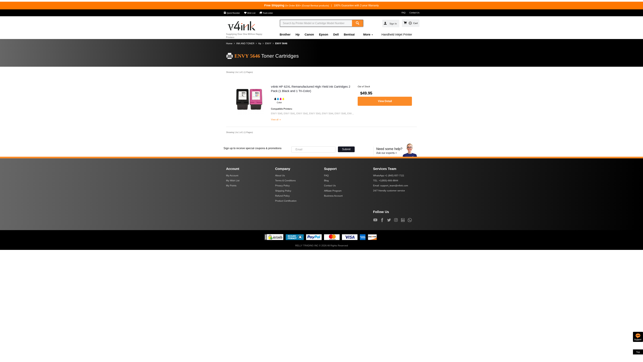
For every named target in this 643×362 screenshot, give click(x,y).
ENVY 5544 (327, 113)
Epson (323, 34)
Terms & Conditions (285, 180)
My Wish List (232, 180)
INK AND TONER (245, 43)
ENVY (268, 43)
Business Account (333, 195)
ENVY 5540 (276, 113)
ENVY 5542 (302, 113)
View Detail (385, 101)
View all (275, 119)
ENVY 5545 (340, 113)
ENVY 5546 (353, 113)
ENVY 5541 (289, 113)
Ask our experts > (386, 153)
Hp (298, 34)
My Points (231, 185)
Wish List (251, 13)
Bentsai (349, 34)
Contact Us (414, 13)
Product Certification (286, 200)
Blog (326, 180)
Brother (285, 34)
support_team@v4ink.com (394, 185)
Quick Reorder (233, 13)
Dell (336, 34)
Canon (309, 34)
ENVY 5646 (281, 43)
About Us (280, 175)
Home (229, 43)
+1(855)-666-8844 (388, 180)
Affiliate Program (333, 190)
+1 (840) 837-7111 (394, 175)
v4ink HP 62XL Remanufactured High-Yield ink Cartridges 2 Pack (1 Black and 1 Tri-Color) (310, 89)
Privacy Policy (282, 185)
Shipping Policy (283, 190)
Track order (267, 13)
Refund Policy (282, 195)
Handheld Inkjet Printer (396, 34)
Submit (346, 149)
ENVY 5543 (314, 113)
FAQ (403, 13)
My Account (232, 175)
